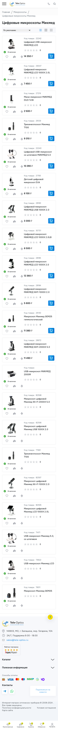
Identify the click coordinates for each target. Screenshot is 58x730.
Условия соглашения (46, 708)
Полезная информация (14, 667)
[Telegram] (4, 691)
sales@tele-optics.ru (17, 640)
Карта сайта (7, 710)
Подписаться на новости (43, 690)
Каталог (6, 659)
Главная (6, 12)
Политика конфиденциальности (16, 708)
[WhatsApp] (11, 691)
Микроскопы (20, 12)
